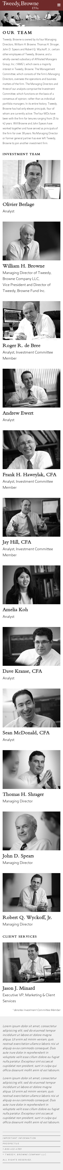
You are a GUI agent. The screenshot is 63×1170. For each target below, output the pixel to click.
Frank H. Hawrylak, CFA (29, 475)
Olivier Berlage (18, 204)
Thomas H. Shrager (23, 794)
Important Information (19, 1138)
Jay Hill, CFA (17, 542)
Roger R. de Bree (21, 345)
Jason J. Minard (19, 988)
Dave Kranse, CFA (22, 671)
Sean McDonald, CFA (26, 733)
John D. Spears (18, 856)
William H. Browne (24, 266)
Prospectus (11, 1144)
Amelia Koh (15, 610)
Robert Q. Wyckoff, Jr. (27, 917)
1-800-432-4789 (12, 1149)
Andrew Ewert (18, 413)
